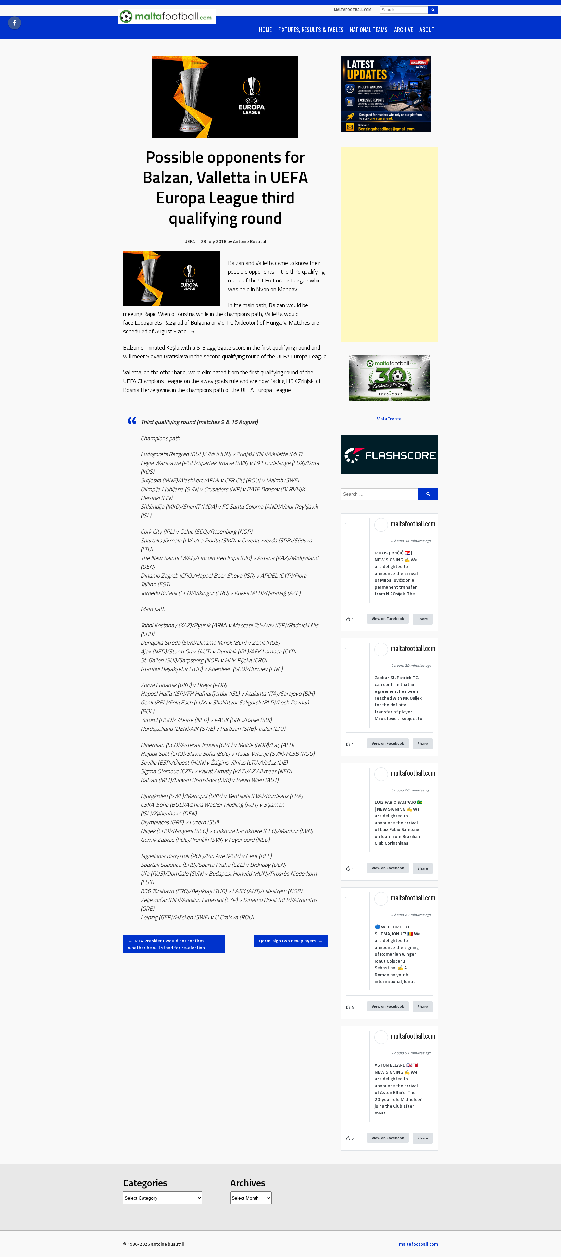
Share (423, 619)
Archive (403, 29)
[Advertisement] (389, 244)
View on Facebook (388, 619)
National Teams (369, 29)
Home (265, 29)
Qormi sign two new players (291, 940)
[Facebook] (14, 22)
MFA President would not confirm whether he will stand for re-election (166, 944)
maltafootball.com (352, 9)
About (427, 29)
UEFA (189, 241)
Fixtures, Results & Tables (310, 29)
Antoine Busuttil (249, 241)
